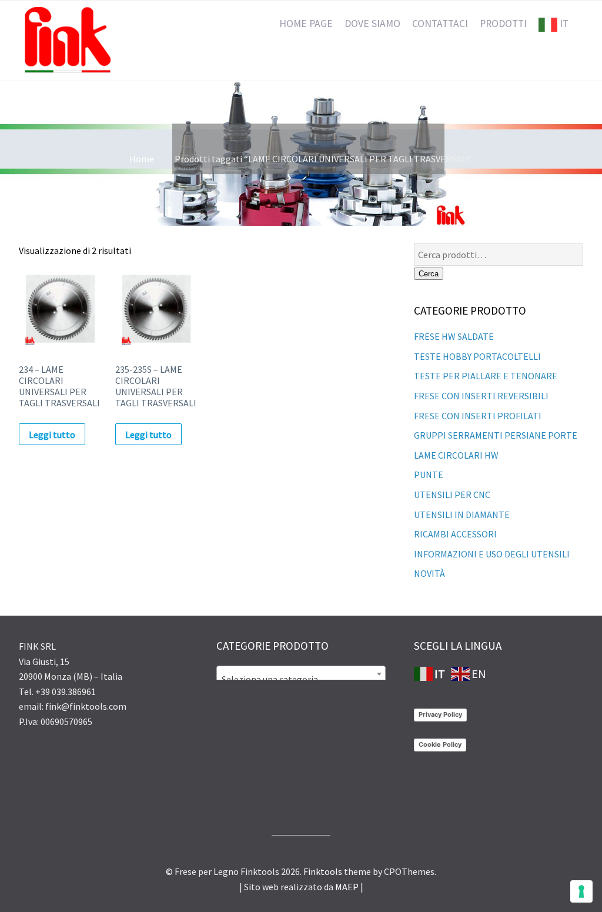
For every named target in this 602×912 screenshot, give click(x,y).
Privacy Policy (440, 714)
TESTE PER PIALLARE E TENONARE (485, 376)
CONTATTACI (440, 23)
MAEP (347, 887)
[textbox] (301, 679)
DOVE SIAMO (372, 23)
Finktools (322, 871)
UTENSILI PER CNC (452, 494)
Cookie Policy (440, 744)
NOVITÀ (429, 573)
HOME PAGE (306, 23)
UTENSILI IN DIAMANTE (462, 514)
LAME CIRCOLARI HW (456, 455)
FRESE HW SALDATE (454, 336)
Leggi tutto (52, 434)
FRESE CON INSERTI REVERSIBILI (481, 396)
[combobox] (301, 674)
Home (141, 159)
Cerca (429, 273)
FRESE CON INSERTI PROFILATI (477, 416)
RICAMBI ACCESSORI (455, 534)
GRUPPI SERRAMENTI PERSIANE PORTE (495, 435)
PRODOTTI (503, 23)
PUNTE (428, 474)
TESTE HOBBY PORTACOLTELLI (477, 356)
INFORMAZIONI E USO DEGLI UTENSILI (492, 554)
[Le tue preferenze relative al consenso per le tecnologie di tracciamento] (581, 891)
